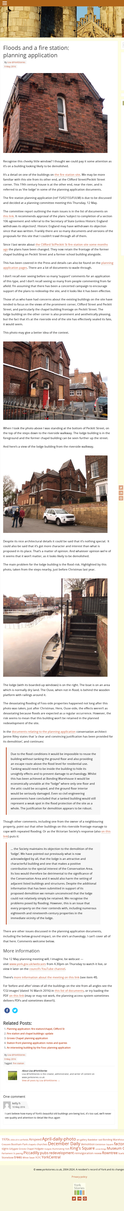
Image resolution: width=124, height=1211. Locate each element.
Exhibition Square (104, 1144)
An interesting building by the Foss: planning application (39, 1047)
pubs (44, 1152)
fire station (18, 1063)
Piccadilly (31, 1152)
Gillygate (13, 1148)
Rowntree (110, 1152)
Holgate (39, 1148)
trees (18, 1157)
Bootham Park (19, 1144)
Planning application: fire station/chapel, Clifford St (36, 1028)
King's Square (82, 1148)
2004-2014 (15, 1140)
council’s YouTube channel (47, 969)
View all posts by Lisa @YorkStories (41, 1080)
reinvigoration (83, 1153)
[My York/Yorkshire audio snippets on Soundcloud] (121, 493)
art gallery (82, 1139)
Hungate (48, 1149)
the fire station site (67, 174)
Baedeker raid (95, 1139)
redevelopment (61, 1152)
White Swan (29, 1157)
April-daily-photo (59, 1139)
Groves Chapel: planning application (27, 1038)
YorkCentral (51, 1157)
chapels (32, 1144)
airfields (24, 1139)
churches (42, 1144)
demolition (88, 1144)
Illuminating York (60, 1148)
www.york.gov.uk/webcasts (27, 964)
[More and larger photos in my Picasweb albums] (121, 498)
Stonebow (7, 1157)
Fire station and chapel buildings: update (30, 1033)
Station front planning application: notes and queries (37, 1043)
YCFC (38, 1157)
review (97, 1153)
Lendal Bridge (100, 1149)
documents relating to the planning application (44, 731)
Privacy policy (79, 1176)
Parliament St (8, 1153)
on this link (16, 996)
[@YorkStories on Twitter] (121, 487)
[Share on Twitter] (15, 1012)
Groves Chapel (26, 1148)
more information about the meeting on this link (46, 977)
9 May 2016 (10, 66)
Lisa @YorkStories (16, 62)
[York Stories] (79, 1194)
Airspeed (35, 1139)
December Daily (64, 1144)
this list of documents (69, 991)
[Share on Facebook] (7, 1012)
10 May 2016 (18, 1107)
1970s (6, 1139)
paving (19, 1153)
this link (8, 216)
